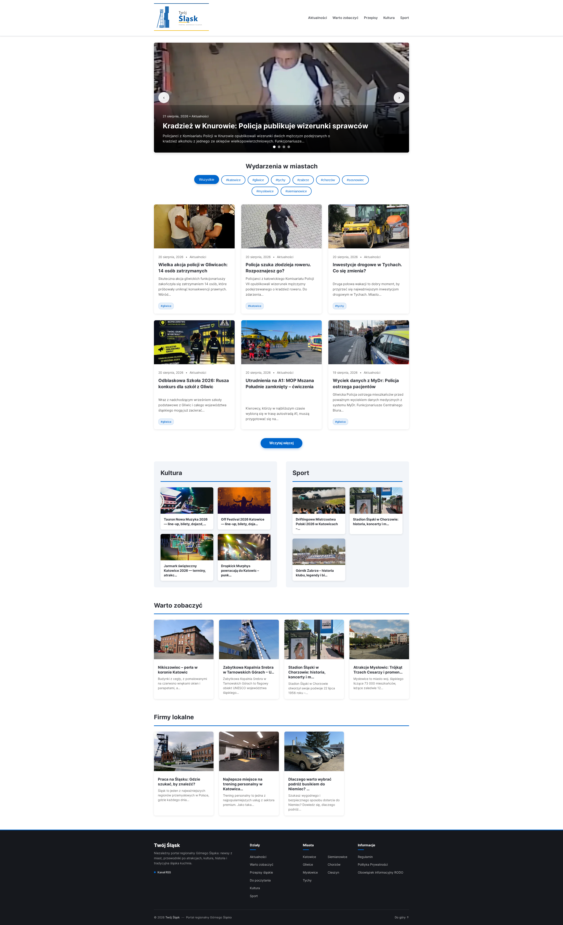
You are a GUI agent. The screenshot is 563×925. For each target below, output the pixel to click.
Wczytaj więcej (281, 443)
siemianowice (337, 857)
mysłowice (310, 872)
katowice (309, 857)
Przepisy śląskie (261, 872)
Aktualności (317, 18)
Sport (404, 18)
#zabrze (303, 180)
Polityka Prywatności (373, 864)
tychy (307, 880)
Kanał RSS (164, 872)
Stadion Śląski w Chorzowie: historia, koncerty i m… (306, 672)
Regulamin (365, 857)
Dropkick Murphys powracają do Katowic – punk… (240, 570)
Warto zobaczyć (345, 18)
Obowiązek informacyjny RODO (380, 872)
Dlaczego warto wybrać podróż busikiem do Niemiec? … (309, 784)
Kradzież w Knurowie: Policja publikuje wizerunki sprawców (265, 126)
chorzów (334, 864)
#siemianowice (296, 191)
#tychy (280, 180)
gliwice (308, 864)
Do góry (402, 917)
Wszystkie (206, 179)
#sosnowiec (355, 180)
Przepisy (371, 18)
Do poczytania (260, 880)
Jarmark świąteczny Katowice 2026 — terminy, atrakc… (185, 570)
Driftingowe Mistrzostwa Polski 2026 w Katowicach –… (317, 524)
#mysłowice (265, 191)
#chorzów (328, 180)
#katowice (233, 180)
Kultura (389, 18)
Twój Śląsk (167, 845)
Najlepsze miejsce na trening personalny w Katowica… (242, 784)
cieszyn (333, 872)
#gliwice (258, 180)
